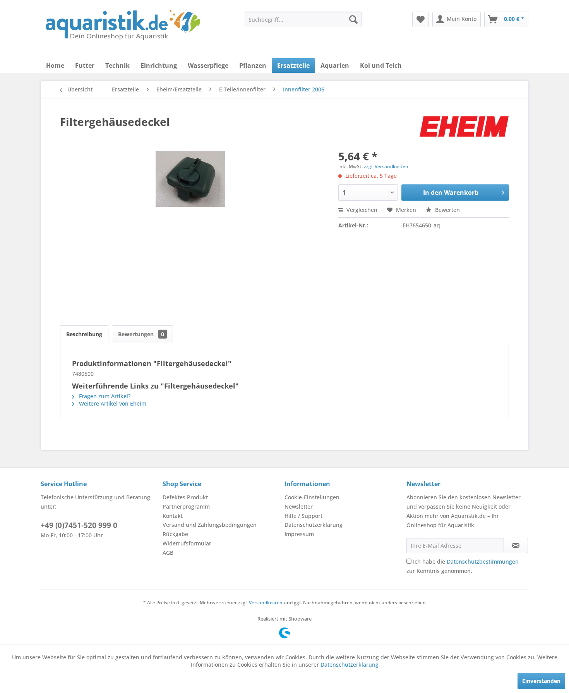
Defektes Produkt (185, 497)
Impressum (299, 534)
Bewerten (447, 209)
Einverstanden (541, 680)
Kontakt (173, 515)
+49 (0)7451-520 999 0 (79, 525)
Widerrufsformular (187, 543)
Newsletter (298, 506)
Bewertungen (141, 334)
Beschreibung (84, 334)
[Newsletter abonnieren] (516, 545)
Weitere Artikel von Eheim (111, 403)
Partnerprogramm (186, 506)
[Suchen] (353, 19)
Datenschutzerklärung (313, 524)
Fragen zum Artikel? (103, 396)
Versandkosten (266, 602)
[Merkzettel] (420, 19)
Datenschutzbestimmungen (483, 561)
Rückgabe (175, 534)
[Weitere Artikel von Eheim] (464, 129)
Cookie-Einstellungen (311, 497)
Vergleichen (361, 209)
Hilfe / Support (303, 515)
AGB (168, 552)
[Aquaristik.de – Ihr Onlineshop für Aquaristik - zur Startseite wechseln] (123, 25)
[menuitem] (303, 19)
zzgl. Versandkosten (386, 166)
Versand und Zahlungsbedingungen (210, 524)
